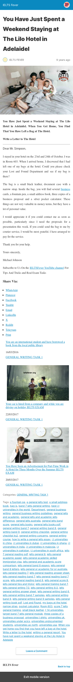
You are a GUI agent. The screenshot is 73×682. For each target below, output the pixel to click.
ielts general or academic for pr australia (44, 569)
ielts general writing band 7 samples (23, 595)
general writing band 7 (16, 528)
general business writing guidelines (32, 513)
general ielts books (21, 524)
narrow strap (10, 606)
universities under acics (16, 621)
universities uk (56, 617)
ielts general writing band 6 (53, 591)
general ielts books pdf (47, 524)
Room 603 (46, 606)
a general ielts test (37, 502)
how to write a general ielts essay (31, 539)
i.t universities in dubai (26, 543)
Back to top (64, 666)
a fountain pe (17, 502)
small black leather (33, 609)
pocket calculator (29, 606)
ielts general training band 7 (52, 583)
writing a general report (46, 632)
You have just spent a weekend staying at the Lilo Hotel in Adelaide (34, 636)
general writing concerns (33, 535)
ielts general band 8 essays (33, 565)
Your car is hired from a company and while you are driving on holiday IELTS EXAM (35, 405)
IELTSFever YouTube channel (47, 268)
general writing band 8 (43, 528)
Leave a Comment (36, 650)
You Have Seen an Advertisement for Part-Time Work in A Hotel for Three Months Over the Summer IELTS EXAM (37, 469)
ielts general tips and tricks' (18, 583)
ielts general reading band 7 (19, 576)
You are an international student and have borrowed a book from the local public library (35, 343)
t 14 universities (54, 609)
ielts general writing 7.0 (16, 587)
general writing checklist (35, 531)
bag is (13, 505)
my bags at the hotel (54, 602)
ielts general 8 (37, 554)
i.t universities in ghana (53, 543)
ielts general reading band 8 (27, 580)
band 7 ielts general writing (34, 505)
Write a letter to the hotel (17, 632)
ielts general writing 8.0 (44, 587)
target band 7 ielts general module (23, 613)
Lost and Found (32, 602)
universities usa (48, 624)
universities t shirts (36, 617)
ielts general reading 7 (15, 572)
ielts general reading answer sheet (49, 572)
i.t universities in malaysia (40, 546)
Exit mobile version (36, 677)
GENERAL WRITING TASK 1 (24, 357)
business (65, 189)
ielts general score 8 (56, 580)
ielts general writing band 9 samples (33, 598)
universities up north (26, 624)
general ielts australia (28, 520)
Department (38, 509)
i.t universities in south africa (46, 550)
